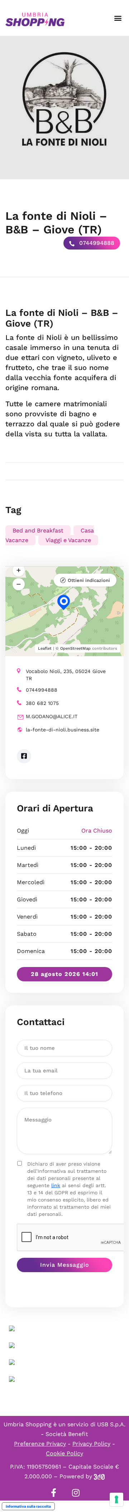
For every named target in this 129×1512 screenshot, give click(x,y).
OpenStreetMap (75, 648)
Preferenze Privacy (40, 1443)
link (55, 1185)
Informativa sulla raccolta (28, 1506)
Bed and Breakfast (38, 530)
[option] (64, 107)
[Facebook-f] (53, 1492)
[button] (118, 18)
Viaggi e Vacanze (68, 540)
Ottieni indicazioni (89, 580)
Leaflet (45, 648)
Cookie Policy (64, 1453)
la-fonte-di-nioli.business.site (62, 730)
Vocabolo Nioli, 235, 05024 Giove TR (66, 674)
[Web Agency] (99, 1476)
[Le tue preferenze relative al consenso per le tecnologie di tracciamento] (116, 1499)
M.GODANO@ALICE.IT (51, 716)
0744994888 (95, 243)
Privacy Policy (91, 1443)
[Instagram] (75, 1492)
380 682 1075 (42, 703)
